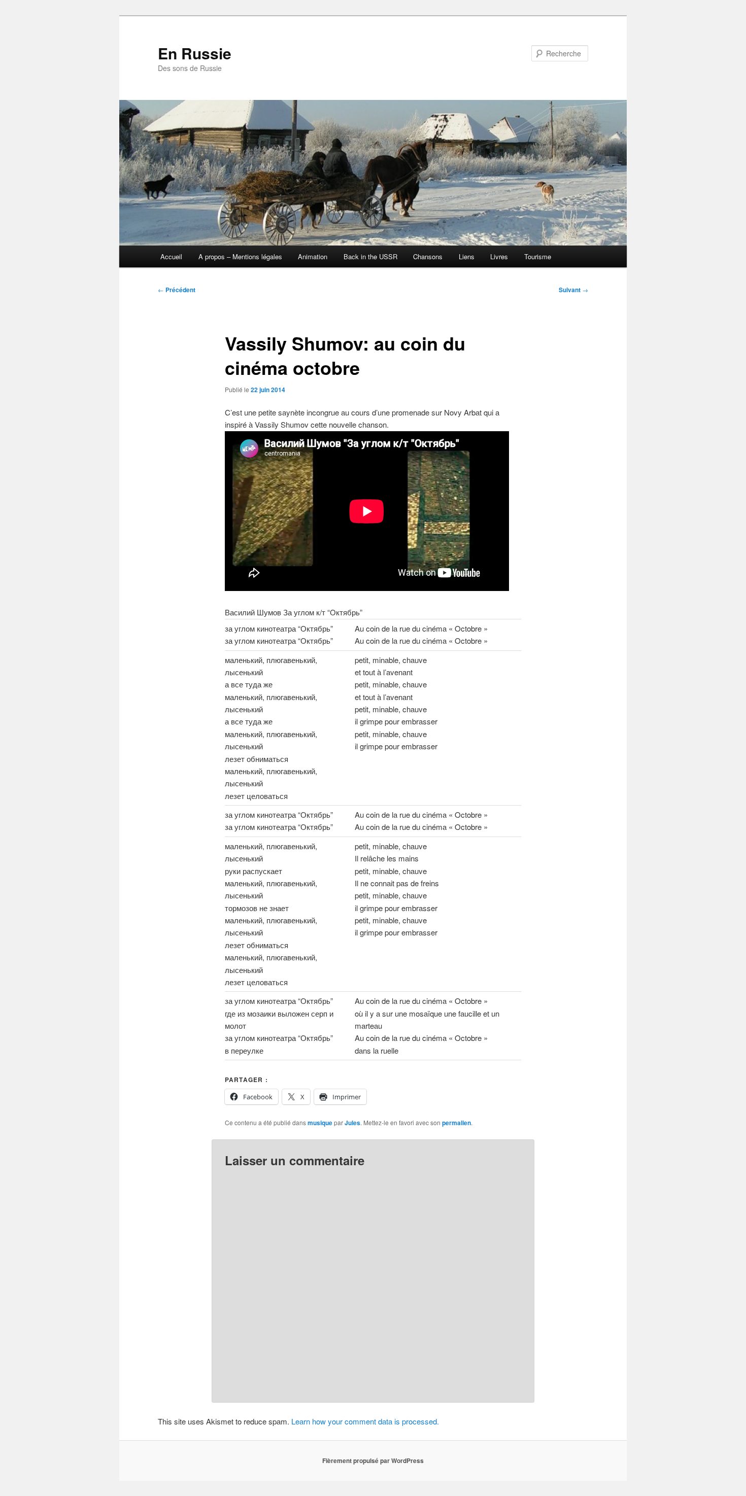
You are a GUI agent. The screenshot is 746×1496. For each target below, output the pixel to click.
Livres (499, 256)
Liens (466, 256)
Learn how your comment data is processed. (365, 1421)
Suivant (573, 289)
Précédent (176, 289)
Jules (352, 1122)
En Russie (194, 53)
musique (320, 1122)
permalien (456, 1122)
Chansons (428, 256)
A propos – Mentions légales (240, 256)
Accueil (171, 256)
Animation (312, 256)
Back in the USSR (370, 256)
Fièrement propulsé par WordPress (373, 1460)
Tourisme (537, 256)
